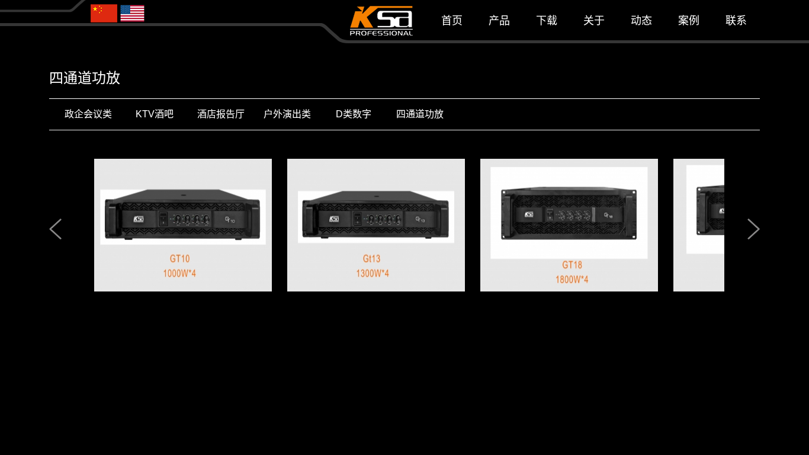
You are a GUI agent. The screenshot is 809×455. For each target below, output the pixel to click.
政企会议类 (88, 114)
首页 (452, 21)
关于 (594, 21)
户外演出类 (287, 114)
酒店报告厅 (221, 114)
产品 (499, 21)
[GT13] (365, 224)
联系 (736, 21)
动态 (641, 21)
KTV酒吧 (155, 114)
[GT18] (558, 224)
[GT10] (172, 224)
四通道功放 (420, 114)
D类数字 (353, 114)
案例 (688, 21)
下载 (546, 21)
